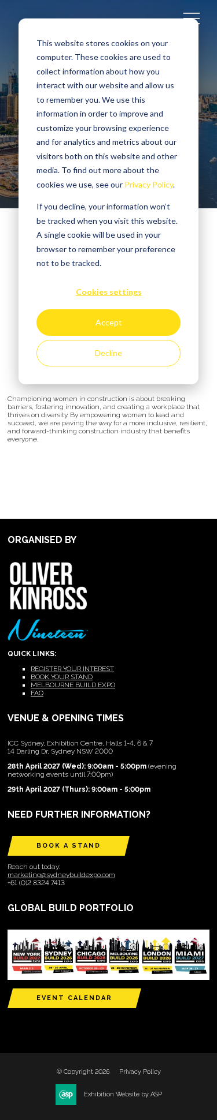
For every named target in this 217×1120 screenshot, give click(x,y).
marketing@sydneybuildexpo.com (61, 875)
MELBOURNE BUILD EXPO (73, 685)
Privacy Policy (148, 184)
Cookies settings (109, 292)
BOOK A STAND (68, 845)
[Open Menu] (191, 18)
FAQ (37, 693)
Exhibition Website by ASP (123, 1094)
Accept (108, 322)
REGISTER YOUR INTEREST (72, 669)
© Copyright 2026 (83, 1072)
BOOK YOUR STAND (62, 677)
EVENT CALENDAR (74, 998)
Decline (108, 353)
